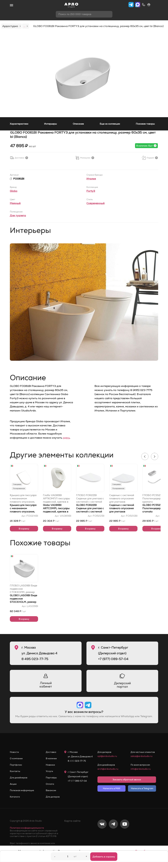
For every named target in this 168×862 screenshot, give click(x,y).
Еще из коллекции (110, 123)
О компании (16, 758)
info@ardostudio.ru (141, 769)
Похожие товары (145, 123)
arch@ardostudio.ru (107, 769)
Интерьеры (50, 123)
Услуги (49, 771)
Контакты (15, 771)
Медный (15, 203)
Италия (91, 178)
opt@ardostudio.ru (107, 756)
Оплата (50, 784)
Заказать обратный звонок (127, 779)
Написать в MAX (111, 788)
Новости (14, 752)
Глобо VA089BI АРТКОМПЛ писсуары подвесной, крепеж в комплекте (56, 498)
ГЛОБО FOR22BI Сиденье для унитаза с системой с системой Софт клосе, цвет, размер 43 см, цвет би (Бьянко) (90, 498)
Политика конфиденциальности (27, 827)
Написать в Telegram (142, 788)
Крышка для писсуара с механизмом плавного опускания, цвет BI (23, 498)
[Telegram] (113, 834)
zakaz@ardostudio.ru (141, 756)
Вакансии (51, 790)
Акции (13, 784)
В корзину (24, 528)
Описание (78, 123)
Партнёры (51, 777)
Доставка (51, 752)
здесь (66, 437)
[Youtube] (124, 834)
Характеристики (19, 123)
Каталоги (15, 796)
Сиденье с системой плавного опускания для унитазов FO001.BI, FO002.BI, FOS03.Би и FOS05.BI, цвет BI (123, 498)
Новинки (50, 764)
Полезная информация (22, 790)
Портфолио (16, 764)
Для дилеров (53, 796)
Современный (95, 203)
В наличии (51, 758)
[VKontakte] (102, 834)
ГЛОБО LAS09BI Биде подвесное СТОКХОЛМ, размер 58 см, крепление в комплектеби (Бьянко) (23, 589)
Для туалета (18, 215)
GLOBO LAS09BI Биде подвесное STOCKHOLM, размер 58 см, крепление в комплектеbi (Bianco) (23, 602)
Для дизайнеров (18, 777)
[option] (84, 75)
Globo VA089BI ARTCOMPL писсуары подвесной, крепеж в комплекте (56, 509)
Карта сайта (72, 821)
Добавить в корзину (104, 856)
